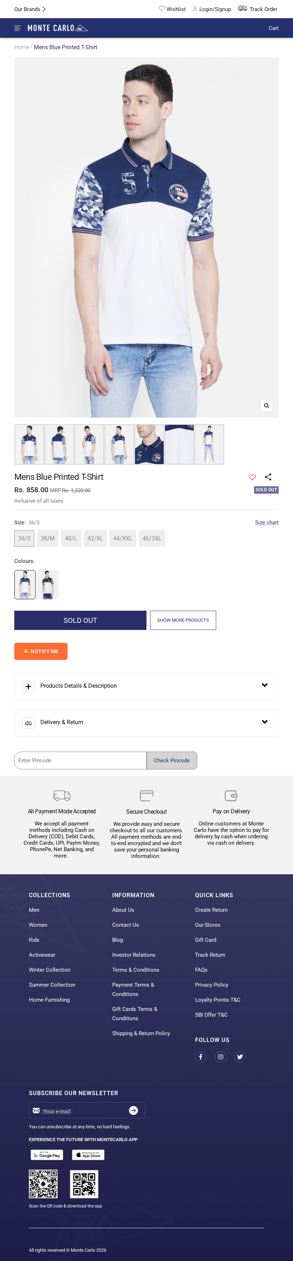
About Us (123, 910)
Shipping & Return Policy (141, 1033)
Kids (34, 940)
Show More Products (183, 620)
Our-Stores (207, 925)
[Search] (245, 28)
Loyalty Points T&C (217, 1000)
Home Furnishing (49, 1000)
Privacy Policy (211, 985)
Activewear (42, 955)
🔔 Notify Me (41, 651)
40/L (71, 538)
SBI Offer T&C (211, 1015)
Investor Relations (133, 955)
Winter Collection (49, 970)
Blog (117, 940)
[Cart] (261, 28)
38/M (48, 538)
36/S (24, 538)
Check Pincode (172, 760)
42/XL (95, 538)
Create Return (211, 910)
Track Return (210, 955)
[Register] (133, 1110)
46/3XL (152, 538)
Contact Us (125, 925)
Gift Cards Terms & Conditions (134, 1014)
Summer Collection (52, 985)
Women (38, 925)
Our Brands (27, 9)
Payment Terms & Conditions (133, 989)
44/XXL (123, 538)
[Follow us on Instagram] (224, 1057)
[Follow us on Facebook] (205, 1057)
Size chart (267, 522)
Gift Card (205, 940)
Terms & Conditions (135, 970)
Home (21, 47)
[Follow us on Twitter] (244, 1057)
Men (34, 910)
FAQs (201, 970)
